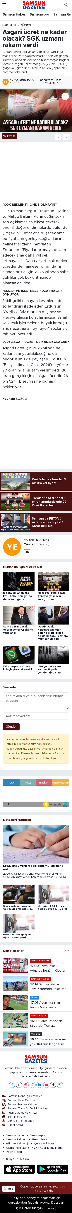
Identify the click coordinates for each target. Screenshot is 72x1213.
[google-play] (53, 1169)
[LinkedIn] (39, 1085)
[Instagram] (33, 1085)
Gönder (11, 726)
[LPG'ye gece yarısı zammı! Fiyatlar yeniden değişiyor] (53, 654)
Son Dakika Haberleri (21, 1120)
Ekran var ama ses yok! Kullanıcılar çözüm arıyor (48, 1042)
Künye (10, 1159)
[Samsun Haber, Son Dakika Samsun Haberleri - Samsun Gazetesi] (34, 5)
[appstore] (20, 1169)
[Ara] (66, 5)
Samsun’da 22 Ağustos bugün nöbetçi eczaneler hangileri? (47, 968)
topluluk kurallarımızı (39, 739)
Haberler (9, 25)
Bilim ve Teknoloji (17, 1143)
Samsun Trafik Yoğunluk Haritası (28, 1108)
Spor (34, 997)
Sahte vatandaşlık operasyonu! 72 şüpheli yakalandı (18, 629)
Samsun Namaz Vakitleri (23, 1104)
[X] (19, 1085)
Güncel (26, 25)
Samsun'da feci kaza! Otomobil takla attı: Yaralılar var (48, 987)
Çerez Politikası (44, 1143)
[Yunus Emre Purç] (12, 546)
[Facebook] (12, 1085)
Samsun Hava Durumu (21, 1100)
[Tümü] (67, 950)
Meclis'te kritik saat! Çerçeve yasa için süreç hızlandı (51, 596)
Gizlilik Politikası (16, 1147)
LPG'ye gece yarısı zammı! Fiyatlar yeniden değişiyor (50, 669)
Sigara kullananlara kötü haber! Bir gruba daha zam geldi (17, 596)
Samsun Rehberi (16, 1139)
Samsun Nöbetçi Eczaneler (25, 1096)
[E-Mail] (27, 552)
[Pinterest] (26, 1085)
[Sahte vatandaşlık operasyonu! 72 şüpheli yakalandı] (19, 615)
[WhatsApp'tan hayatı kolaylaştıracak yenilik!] (19, 654)
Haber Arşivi (15, 1125)
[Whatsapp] (60, 1085)
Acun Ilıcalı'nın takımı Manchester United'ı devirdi (45, 1005)
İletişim (24, 1159)
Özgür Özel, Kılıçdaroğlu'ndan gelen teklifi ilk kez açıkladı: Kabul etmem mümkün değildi (53, 632)
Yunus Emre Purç (36, 544)
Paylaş (11, 136)
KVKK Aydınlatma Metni (47, 1147)
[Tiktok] (53, 1085)
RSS (10, 1188)
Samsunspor (39, 14)
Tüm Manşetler (17, 1116)
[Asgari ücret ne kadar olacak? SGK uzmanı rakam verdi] (36, 110)
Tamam (50, 1208)
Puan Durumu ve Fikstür (22, 1112)
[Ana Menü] (4, 5)
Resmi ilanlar (40, 1139)
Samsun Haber (14, 14)
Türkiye (36, 1034)
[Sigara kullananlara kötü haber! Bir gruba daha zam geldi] (19, 581)
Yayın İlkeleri (14, 1152)
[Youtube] (46, 1085)
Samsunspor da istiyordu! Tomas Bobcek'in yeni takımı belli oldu (49, 1023)
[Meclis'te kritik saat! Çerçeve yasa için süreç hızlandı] (53, 581)
